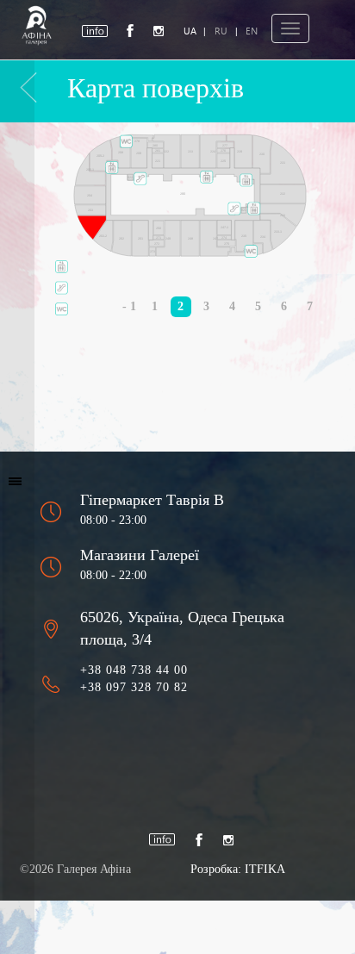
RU (221, 30)
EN (252, 30)
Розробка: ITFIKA (237, 869)
